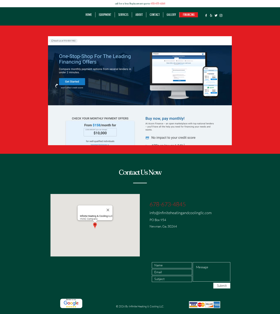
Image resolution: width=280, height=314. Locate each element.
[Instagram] (221, 15)
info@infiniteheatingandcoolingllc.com (181, 212)
